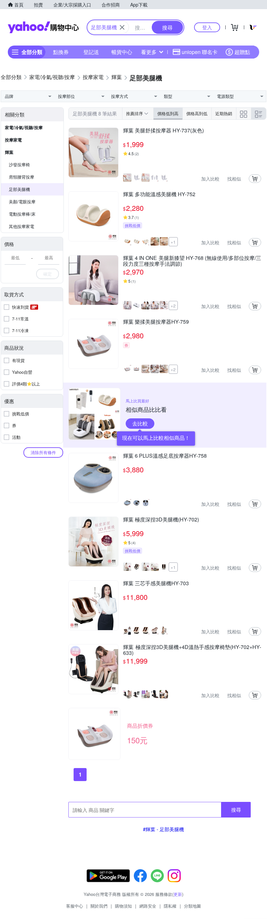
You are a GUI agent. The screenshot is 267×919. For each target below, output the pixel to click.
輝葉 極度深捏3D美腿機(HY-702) (161, 520)
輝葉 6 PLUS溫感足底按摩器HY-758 (165, 456)
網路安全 (147, 906)
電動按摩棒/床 (22, 214)
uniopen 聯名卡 (200, 52)
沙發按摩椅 (19, 164)
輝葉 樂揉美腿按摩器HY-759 (156, 322)
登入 (207, 27)
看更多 (149, 52)
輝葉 (9, 152)
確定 (47, 274)
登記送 (91, 52)
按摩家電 (13, 140)
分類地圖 (192, 906)
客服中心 (74, 906)
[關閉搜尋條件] (122, 27)
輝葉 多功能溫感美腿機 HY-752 (159, 194)
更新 (178, 894)
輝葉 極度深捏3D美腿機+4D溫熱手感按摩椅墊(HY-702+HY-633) (192, 650)
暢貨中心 (121, 52)
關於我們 (99, 906)
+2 (173, 306)
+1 (173, 242)
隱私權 (170, 906)
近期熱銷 (223, 113)
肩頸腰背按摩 (21, 177)
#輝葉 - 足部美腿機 (163, 829)
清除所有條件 (43, 452)
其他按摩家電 (21, 226)
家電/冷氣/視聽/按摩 (24, 127)
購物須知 (123, 906)
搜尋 (236, 809)
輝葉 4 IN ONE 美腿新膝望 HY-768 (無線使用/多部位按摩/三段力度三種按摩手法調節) (192, 261)
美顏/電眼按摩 (22, 201)
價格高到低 (196, 113)
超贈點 (242, 52)
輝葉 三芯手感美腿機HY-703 (156, 583)
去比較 (140, 423)
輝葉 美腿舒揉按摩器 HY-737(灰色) (163, 131)
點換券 (61, 52)
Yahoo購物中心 (43, 27)
